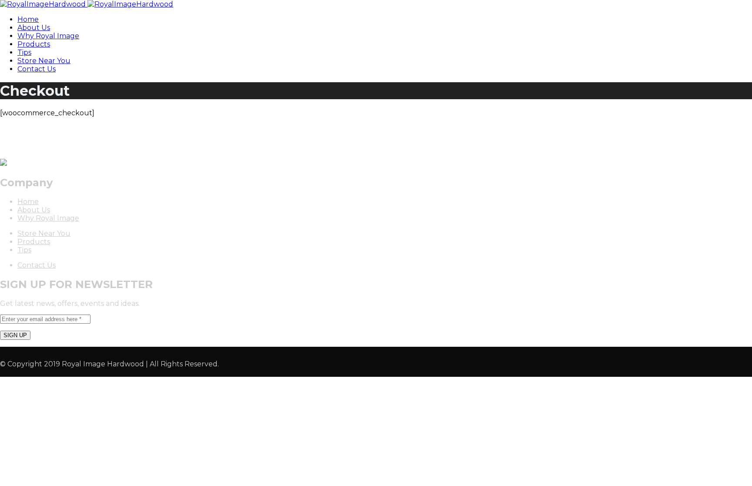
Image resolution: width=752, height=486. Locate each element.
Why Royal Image (48, 36)
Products (33, 44)
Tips (24, 52)
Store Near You (43, 61)
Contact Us (36, 69)
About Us (33, 27)
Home (28, 19)
